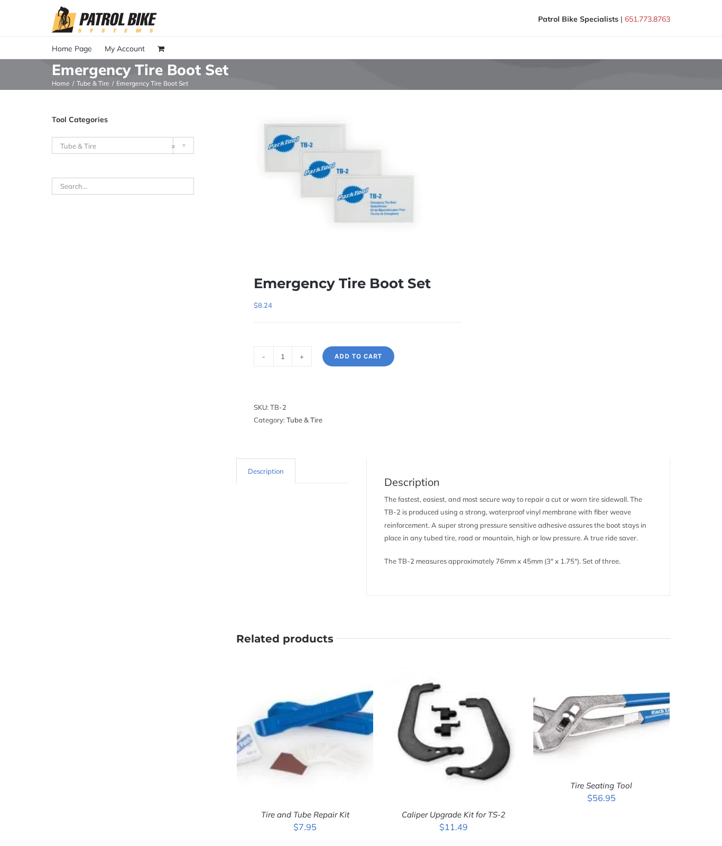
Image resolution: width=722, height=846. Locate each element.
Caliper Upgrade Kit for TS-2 (453, 815)
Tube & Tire (304, 420)
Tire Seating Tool (601, 785)
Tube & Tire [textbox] (117, 146)
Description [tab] (266, 471)
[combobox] (123, 145)
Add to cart (358, 356)
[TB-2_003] (340, 174)
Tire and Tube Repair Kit (305, 815)
